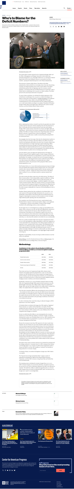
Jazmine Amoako (40, 447)
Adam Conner (58, 447)
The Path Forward (17, 1)
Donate (69, 8)
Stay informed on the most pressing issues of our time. (54, 465)
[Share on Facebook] (53, 27)
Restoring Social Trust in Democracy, (59, 23)
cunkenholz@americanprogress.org (65, 75)
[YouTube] (7, 470)
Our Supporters (59, 485)
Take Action (37, 8)
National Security (33, 1)
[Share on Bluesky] (59, 27)
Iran (23, 1)
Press (30, 8)
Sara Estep (45, 447)
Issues (14, 8)
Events (25, 8)
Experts (20, 8)
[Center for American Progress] (4, 5)
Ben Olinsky (9, 447)
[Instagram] (10, 470)
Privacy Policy (59, 483)
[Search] (64, 8)
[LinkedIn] (12, 470)
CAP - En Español (59, 484)
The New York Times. (24, 340)
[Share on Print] (64, 27)
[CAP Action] (5, 483)
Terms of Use (59, 481)
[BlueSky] (14, 470)
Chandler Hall (22, 447)
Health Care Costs (41, 1)
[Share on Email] (61, 27)
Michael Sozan (4, 447)
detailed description (42, 98)
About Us (44, 8)
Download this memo (24, 71)
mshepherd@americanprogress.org (65, 83)
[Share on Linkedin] (56, 27)
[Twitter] (3, 470)
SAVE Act (27, 1)
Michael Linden (48, 239)
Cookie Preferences (60, 486)
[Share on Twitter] (51, 27)
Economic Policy (21, 412)
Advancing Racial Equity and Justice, (56, 22)
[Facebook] (5, 470)
